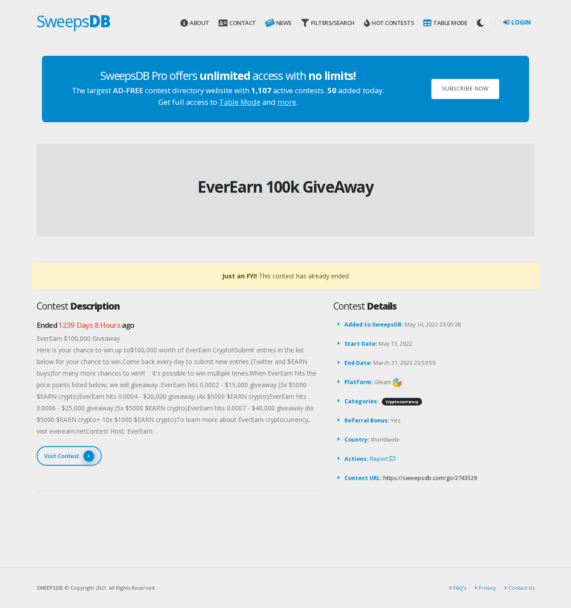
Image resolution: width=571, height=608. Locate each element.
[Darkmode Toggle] (481, 22)
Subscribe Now (465, 88)
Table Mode (450, 23)
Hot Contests (393, 23)
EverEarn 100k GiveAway (285, 186)
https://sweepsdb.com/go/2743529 (430, 478)
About (199, 23)
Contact (242, 23)
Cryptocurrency (401, 402)
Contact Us (520, 587)
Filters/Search (333, 23)
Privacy (486, 587)
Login (520, 22)
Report (379, 459)
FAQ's (459, 587)
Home (268, 172)
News (284, 23)
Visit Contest (61, 456)
